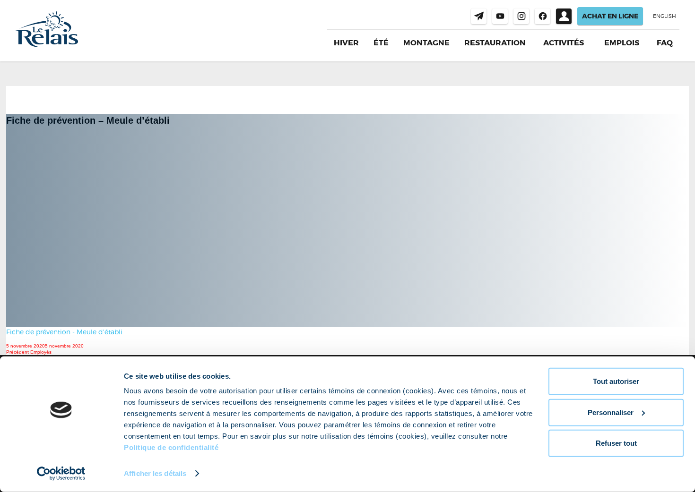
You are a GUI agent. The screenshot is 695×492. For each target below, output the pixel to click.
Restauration (495, 43)
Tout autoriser (616, 381)
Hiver (346, 43)
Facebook (542, 16)
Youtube (500, 16)
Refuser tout (616, 443)
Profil (564, 16)
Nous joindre (478, 16)
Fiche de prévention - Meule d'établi (64, 332)
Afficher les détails (155, 473)
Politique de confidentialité (171, 447)
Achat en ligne (610, 16)
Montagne (426, 43)
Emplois (621, 43)
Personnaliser (611, 412)
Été (381, 43)
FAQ (665, 43)
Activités (563, 43)
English (664, 16)
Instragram (521, 16)
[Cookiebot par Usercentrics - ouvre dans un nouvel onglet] (61, 474)
